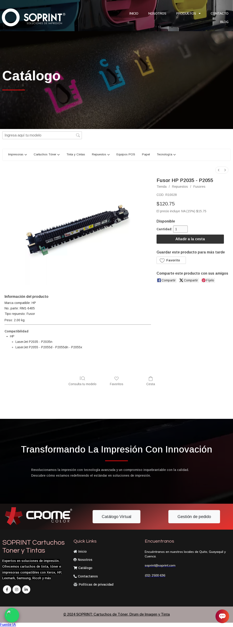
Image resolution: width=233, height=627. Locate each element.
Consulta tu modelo (82, 384)
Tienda (162, 186)
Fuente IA (8, 625)
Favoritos (116, 384)
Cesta (150, 384)
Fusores (199, 186)
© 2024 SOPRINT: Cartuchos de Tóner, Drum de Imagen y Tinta (116, 614)
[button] (171, 260)
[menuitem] (218, 170)
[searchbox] (42, 135)
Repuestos (180, 186)
